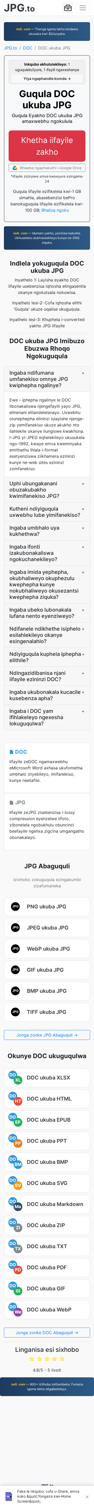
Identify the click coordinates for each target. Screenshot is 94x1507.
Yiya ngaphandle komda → (47, 78)
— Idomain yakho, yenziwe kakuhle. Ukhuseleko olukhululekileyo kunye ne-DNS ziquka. (47, 237)
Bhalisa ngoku (55, 210)
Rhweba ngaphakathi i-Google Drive (50, 168)
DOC (27, 48)
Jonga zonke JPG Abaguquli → (47, 1035)
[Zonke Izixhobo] (68, 8)
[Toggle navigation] (82, 8)
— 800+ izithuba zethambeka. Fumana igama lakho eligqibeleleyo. (47, 1386)
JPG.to (10, 48)
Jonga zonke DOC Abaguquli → (47, 1332)
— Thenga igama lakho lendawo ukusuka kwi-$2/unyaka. (47, 31)
